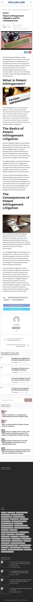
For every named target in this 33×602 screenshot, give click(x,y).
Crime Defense (24, 519)
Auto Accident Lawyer (22, 512)
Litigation (15, 28)
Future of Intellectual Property (22, 527)
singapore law (5, 547)
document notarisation (7, 525)
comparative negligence (17, 514)
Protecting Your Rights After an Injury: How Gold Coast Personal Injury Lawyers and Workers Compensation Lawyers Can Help (16, 433)
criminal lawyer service (7, 523)
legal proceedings (16, 538)
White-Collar (28, 549)
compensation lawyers (18, 516)
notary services (5, 543)
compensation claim (6, 516)
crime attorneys (14, 519)
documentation (18, 523)
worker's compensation (7, 551)
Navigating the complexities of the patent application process (20, 359)
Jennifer (5, 27)
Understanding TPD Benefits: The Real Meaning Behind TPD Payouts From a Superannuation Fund (14, 442)
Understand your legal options (15, 549)
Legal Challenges (20, 534)
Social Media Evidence (15, 547)
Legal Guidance (5, 536)
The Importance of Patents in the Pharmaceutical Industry (20, 389)
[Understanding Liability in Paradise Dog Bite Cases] (5, 591)
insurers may (13, 530)
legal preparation (24, 536)
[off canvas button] (2, 2)
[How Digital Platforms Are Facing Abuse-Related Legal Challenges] (5, 573)
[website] (16, 331)
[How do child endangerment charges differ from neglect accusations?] (5, 582)
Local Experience (26, 538)
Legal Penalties (14, 536)
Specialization (26, 547)
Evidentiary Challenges (7, 527)
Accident (4, 512)
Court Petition (5, 519)
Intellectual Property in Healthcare (10, 532)
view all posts (16, 327)
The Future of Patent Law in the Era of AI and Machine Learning (20, 379)
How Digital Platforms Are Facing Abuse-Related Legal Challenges (19, 571)
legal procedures (6, 538)
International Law (24, 532)
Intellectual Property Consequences (18, 26)
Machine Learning (6, 540)
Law (5, 411)
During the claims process (21, 525)
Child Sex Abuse (5, 514)
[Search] (30, 2)
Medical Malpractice (17, 540)
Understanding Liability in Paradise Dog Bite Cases (21, 589)
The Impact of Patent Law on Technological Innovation (20, 369)
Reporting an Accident (25, 545)
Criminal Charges (6, 521)
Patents (6, 13)
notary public (27, 540)
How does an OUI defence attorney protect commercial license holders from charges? (20, 563)
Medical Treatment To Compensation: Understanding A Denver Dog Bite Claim (15, 415)
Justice (3, 534)
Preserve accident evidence (17, 543)
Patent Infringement (23, 28)
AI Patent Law (11, 512)
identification (5, 530)
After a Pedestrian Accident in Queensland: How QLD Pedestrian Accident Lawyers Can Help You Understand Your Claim (16, 451)
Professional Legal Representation (10, 545)
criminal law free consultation (19, 521)
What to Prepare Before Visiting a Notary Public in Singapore (15, 425)
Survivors (4, 549)
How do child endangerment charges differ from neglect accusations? (20, 580)
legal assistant (10, 534)
